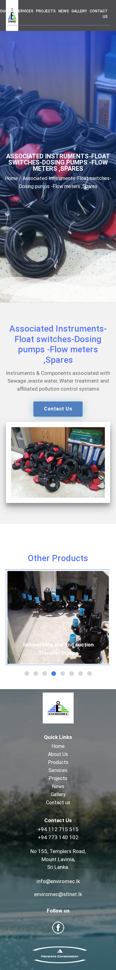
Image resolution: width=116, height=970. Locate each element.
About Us (58, 754)
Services (24, 11)
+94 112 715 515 (58, 829)
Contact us (99, 14)
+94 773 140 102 (58, 837)
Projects (46, 11)
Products (58, 762)
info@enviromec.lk (58, 881)
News (63, 11)
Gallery (79, 11)
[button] (26, 673)
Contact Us (58, 409)
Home (11, 178)
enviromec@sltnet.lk (58, 894)
